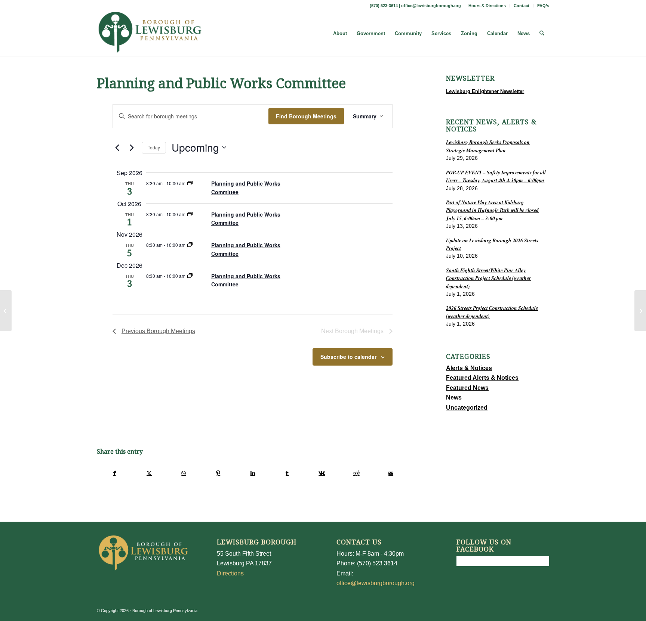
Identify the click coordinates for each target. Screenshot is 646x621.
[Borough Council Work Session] (6, 310)
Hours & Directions (487, 5)
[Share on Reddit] (356, 473)
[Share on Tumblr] (287, 473)
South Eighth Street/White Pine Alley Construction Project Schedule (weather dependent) (488, 278)
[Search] (542, 33)
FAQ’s (543, 5)
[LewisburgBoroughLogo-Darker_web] (150, 33)
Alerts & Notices (469, 368)
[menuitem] (487, 5)
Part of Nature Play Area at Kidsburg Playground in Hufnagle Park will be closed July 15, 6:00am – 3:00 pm (492, 210)
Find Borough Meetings (306, 116)
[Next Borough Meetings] (131, 147)
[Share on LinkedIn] (253, 473)
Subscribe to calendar (348, 356)
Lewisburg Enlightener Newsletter (485, 91)
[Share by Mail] (391, 473)
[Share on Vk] (322, 473)
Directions (230, 573)
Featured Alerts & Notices (482, 378)
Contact (521, 5)
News (454, 397)
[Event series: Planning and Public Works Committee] (190, 183)
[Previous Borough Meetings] (117, 147)
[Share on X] (149, 473)
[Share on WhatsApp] (184, 473)
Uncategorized (466, 407)
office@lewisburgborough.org (431, 5)
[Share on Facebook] (114, 473)
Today (154, 147)
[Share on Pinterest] (218, 473)
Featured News (467, 388)
